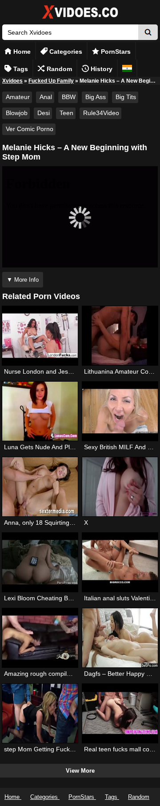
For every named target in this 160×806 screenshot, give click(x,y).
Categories (65, 51)
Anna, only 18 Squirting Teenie (47, 522)
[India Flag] (127, 68)
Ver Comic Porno (29, 128)
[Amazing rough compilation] (40, 638)
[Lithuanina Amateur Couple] (120, 336)
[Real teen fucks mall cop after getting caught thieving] (120, 713)
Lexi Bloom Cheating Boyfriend (47, 598)
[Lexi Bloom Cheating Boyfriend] (40, 562)
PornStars (115, 51)
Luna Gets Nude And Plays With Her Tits (60, 447)
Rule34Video (101, 112)
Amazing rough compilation (42, 673)
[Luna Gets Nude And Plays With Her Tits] (40, 411)
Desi (43, 112)
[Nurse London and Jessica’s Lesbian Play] (40, 336)
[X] (120, 487)
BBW (69, 96)
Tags (20, 68)
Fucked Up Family (51, 81)
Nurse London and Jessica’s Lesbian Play (62, 371)
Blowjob (17, 112)
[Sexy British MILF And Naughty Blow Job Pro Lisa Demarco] (120, 411)
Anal (46, 96)
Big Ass (95, 96)
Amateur (18, 96)
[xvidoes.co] (80, 19)
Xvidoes (12, 81)
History (100, 68)
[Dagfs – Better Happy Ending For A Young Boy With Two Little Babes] (120, 638)
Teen (66, 112)
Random (58, 68)
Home (21, 51)
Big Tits (126, 96)
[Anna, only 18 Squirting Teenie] (40, 487)
